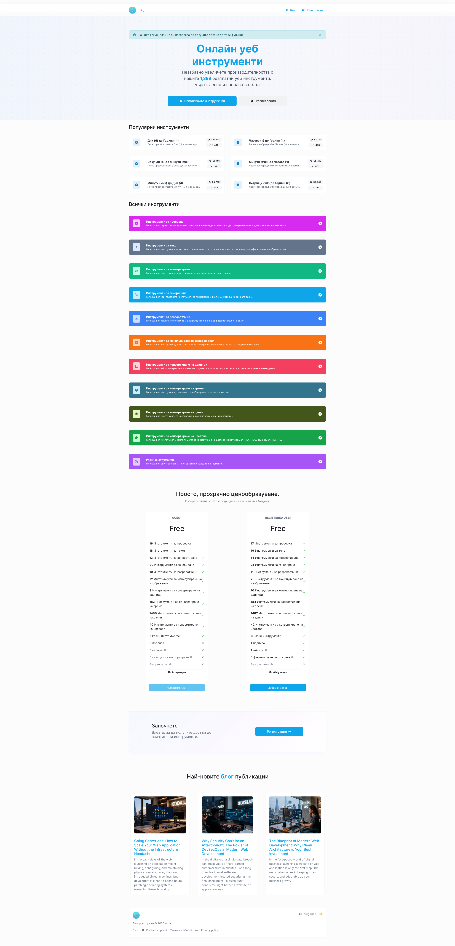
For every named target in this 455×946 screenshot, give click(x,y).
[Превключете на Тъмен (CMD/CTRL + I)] (321, 914)
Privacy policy (210, 930)
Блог (136, 930)
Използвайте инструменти (204, 101)
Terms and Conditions (184, 930)
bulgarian (309, 914)
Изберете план (177, 687)
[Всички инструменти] (142, 10)
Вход (292, 10)
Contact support (156, 930)
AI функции (178, 672)
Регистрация (314, 10)
